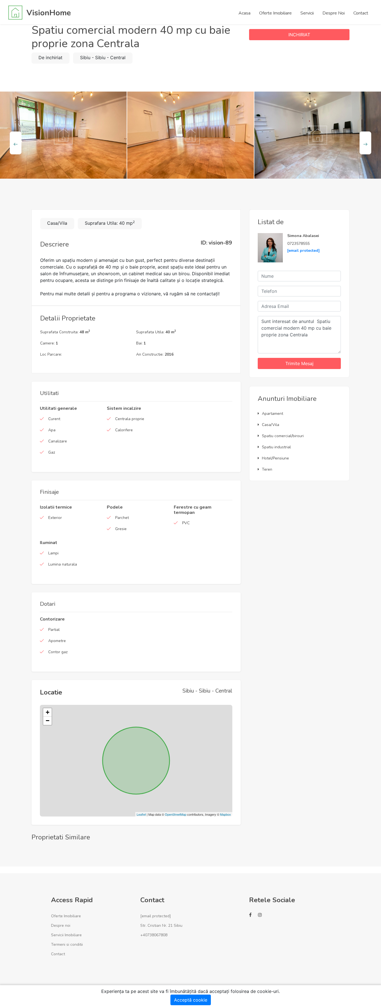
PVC (186, 523)
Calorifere (124, 430)
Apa (52, 430)
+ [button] (47, 712)
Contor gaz (57, 652)
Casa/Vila (270, 424)
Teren (267, 469)
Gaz (51, 452)
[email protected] (303, 250)
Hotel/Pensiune (275, 458)
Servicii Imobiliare (66, 935)
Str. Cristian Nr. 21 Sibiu (161, 925)
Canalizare (57, 441)
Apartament (272, 413)
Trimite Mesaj (299, 363)
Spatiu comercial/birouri (283, 436)
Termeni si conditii (67, 944)
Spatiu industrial (276, 447)
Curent (54, 419)
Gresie (121, 528)
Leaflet (141, 814)
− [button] (47, 720)
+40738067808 (153, 935)
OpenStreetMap (175, 814)
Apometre (57, 640)
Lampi (53, 553)
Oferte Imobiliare (66, 916)
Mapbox (225, 814)
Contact (58, 954)
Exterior (55, 517)
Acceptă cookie (190, 1000)
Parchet (122, 517)
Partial (54, 629)
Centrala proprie (129, 419)
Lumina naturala (62, 564)
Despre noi (60, 925)
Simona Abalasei (303, 235)
